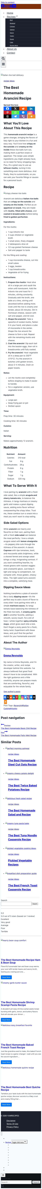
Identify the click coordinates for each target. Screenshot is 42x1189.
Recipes (8, 1142)
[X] (8, 7)
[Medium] (14, 7)
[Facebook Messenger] (23, 112)
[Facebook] (2, 7)
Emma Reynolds (13, 655)
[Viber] (23, 116)
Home (10, 12)
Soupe (12, 39)
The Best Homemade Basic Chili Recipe (18, 726)
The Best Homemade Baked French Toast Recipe (17, 1046)
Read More (6, 977)
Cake (11, 42)
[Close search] (3, 1175)
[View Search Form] (3, 58)
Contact (11, 52)
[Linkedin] (31, 109)
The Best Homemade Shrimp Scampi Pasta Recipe (18, 1003)
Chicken (12, 26)
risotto (13, 708)
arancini (18, 705)
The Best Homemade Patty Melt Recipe (18, 734)
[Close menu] (1, 1133)
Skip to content (7, 2)
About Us (12, 49)
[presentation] (23, 748)
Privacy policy (12, 1127)
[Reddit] (23, 109)
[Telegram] (15, 116)
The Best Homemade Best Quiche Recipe (20, 1088)
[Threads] (7, 116)
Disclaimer (10, 1121)
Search (4, 900)
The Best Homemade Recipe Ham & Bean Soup (20, 961)
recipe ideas (14, 45)
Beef (11, 20)
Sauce (12, 33)
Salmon (12, 29)
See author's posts (12, 691)
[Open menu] (3, 64)
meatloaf (12, 23)
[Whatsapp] (15, 112)
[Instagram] (5, 7)
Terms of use (12, 1124)
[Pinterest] (11, 7)
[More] (31, 116)
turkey (12, 36)
